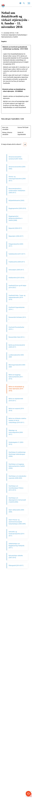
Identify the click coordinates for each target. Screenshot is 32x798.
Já (25, 144)
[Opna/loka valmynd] (29, 3)
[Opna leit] (24, 3)
